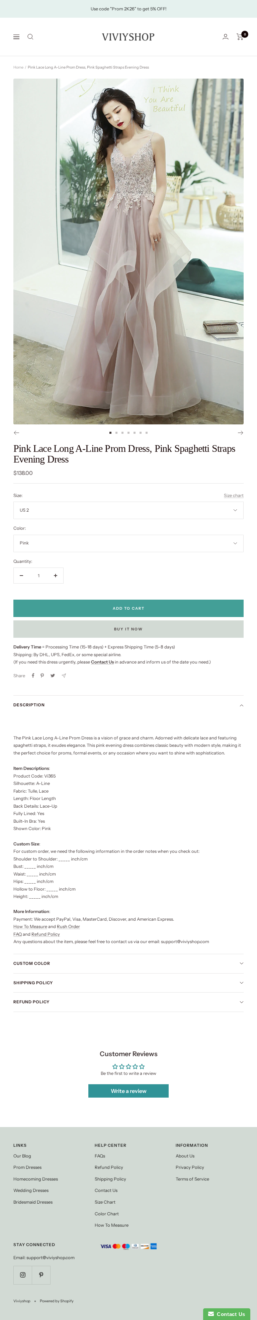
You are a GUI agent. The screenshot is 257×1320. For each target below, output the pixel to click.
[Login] (226, 36)
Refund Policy (45, 934)
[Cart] (240, 36)
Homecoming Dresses (35, 1179)
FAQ (17, 934)
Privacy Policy (190, 1167)
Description (29, 704)
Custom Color (31, 963)
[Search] (30, 37)
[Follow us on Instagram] (22, 1275)
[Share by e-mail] (64, 676)
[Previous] (16, 432)
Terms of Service (192, 1179)
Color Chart (107, 1213)
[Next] (241, 432)
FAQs (100, 1155)
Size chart (234, 495)
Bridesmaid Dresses (33, 1202)
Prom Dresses (27, 1167)
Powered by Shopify (57, 1301)
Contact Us (106, 1190)
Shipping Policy (33, 982)
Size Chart (105, 1202)
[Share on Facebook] (33, 675)
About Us (185, 1155)
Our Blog (22, 1155)
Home (18, 67)
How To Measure (30, 926)
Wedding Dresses (31, 1190)
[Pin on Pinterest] (42, 675)
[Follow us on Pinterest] (41, 1275)
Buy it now (128, 629)
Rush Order (68, 926)
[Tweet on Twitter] (53, 675)
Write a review (129, 1091)
